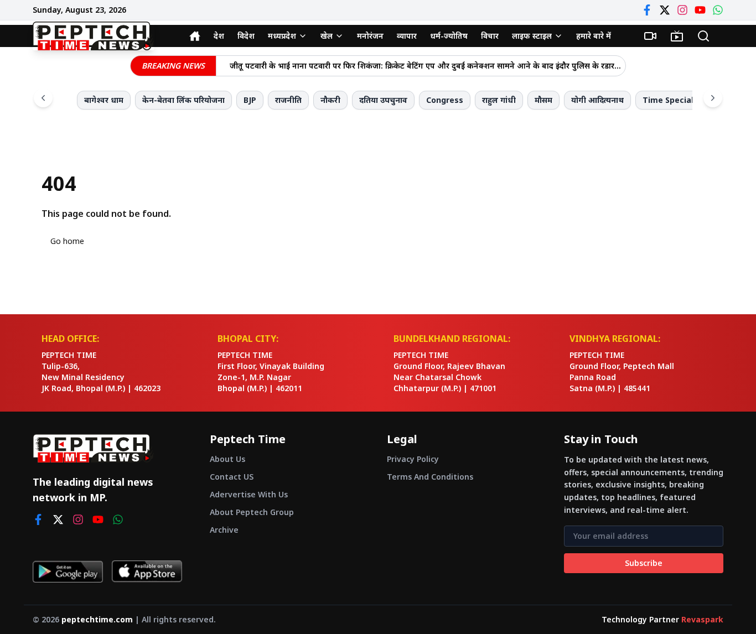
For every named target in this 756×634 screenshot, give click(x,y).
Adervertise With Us (249, 494)
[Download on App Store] (147, 571)
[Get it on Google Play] (68, 571)
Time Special (668, 100)
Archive (224, 529)
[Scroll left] (43, 98)
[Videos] (650, 36)
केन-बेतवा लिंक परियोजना (183, 100)
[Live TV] (677, 36)
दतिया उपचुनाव (383, 100)
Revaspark (702, 619)
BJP (250, 100)
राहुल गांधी (499, 100)
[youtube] (97, 519)
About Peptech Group (252, 512)
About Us (227, 459)
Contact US (231, 476)
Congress (444, 100)
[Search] (703, 36)
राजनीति (288, 100)
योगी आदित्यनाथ (597, 100)
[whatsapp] (117, 519)
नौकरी (330, 100)
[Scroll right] (712, 98)
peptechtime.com (97, 619)
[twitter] (58, 519)
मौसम (543, 100)
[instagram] (78, 519)
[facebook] (38, 519)
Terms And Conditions (430, 476)
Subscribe (643, 563)
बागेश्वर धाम (103, 100)
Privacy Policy (413, 459)
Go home (67, 241)
